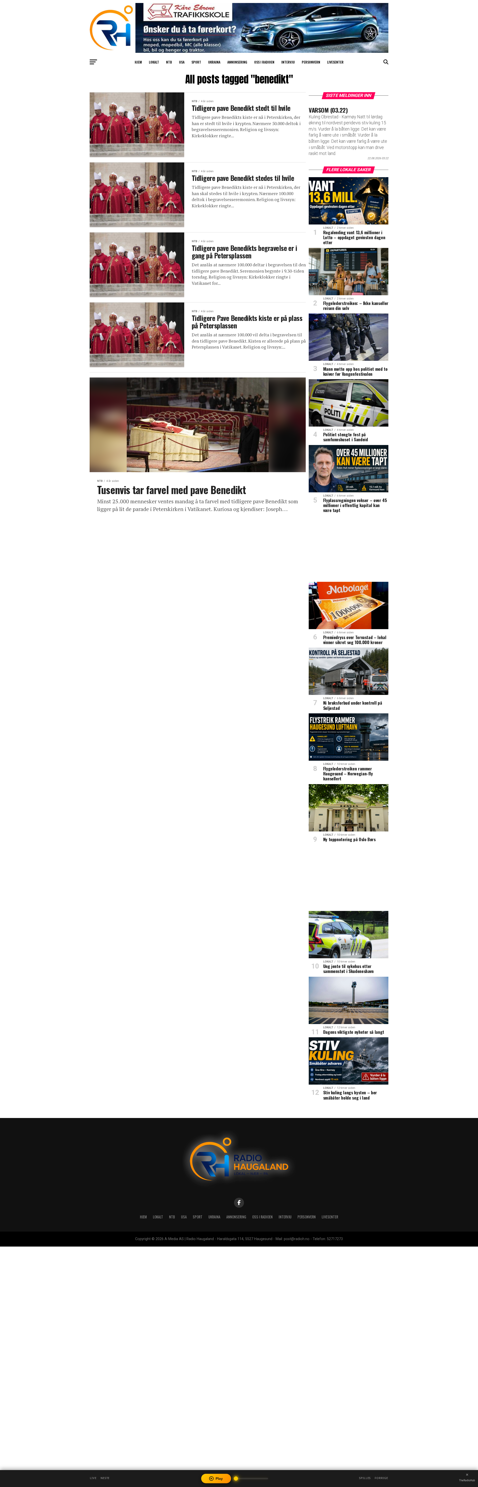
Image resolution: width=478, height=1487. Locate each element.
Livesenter (335, 62)
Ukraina (214, 62)
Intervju (288, 62)
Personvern (311, 62)
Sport (196, 62)
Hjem (138, 62)
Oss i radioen (264, 62)
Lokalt (154, 62)
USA (181, 62)
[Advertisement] (348, 549)
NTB (169, 62)
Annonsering (237, 62)
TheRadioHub (467, 1480)
